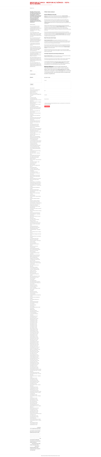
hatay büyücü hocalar (35, 432)
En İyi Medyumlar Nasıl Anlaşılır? (35, 252)
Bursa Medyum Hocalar (33, 323)
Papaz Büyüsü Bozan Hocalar (34, 277)
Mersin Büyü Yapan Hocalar (34, 350)
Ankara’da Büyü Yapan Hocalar (34, 363)
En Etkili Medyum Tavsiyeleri (34, 106)
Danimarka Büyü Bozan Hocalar (34, 381)
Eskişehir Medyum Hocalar (34, 329)
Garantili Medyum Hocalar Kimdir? (35, 175)
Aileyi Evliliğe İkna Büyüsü (34, 267)
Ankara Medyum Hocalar (33, 322)
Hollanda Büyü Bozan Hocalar (34, 362)
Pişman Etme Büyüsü (33, 287)
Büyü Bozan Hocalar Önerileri (34, 189)
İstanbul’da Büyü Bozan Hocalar (34, 358)
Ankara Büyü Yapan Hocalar (36, 37)
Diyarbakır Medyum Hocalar (34, 318)
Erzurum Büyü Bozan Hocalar (34, 390)
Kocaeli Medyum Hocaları (34, 409)
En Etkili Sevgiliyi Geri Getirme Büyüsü (35, 140)
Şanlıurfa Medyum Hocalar (36, 57)
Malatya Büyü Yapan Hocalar (34, 343)
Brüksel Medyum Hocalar (33, 334)
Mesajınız (31, 77)
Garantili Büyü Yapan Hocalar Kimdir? (35, 117)
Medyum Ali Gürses (48, 66)
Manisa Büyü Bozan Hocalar (34, 411)
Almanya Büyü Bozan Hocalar (34, 341)
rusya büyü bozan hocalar (35, 434)
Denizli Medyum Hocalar (33, 394)
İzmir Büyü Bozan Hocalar (35, 26)
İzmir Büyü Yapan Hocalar (34, 361)
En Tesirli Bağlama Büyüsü (34, 139)
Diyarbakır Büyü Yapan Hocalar (34, 351)
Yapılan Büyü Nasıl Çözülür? (34, 228)
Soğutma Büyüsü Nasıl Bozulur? (34, 248)
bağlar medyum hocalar (36, 438)
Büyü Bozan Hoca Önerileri (34, 246)
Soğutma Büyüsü (32, 195)
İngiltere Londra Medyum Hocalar (35, 349)
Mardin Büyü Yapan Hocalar (34, 339)
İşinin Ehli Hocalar (32, 260)
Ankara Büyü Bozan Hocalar (34, 382)
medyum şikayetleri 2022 (34, 444)
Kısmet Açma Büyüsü (33, 242)
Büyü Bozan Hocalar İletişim (34, 239)
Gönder (32, 84)
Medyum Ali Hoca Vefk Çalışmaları (35, 136)
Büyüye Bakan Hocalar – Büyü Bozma (35, 129)
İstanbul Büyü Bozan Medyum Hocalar (35, 369)
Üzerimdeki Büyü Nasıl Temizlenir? (35, 281)
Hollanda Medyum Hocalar (34, 330)
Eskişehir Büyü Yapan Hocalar (34, 344)
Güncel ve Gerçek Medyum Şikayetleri (35, 128)
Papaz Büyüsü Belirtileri (33, 98)
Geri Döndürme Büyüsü (33, 310)
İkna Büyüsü (32, 290)
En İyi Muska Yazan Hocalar (34, 221)
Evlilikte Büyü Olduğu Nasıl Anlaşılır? (35, 145)
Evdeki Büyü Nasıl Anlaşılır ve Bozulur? (35, 99)
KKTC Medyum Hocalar (33, 353)
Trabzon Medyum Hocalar (34, 423)
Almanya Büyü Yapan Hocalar (34, 338)
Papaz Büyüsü (33, 43)
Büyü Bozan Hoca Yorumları (34, 250)
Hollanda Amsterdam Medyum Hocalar (35, 413)
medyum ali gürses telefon (33, 433)
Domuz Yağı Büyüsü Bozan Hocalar (35, 307)
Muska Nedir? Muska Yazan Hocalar (35, 107)
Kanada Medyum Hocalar (33, 424)
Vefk (30, 96)
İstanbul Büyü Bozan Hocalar (34, 342)
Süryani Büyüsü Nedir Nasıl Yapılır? (35, 155)
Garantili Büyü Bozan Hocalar (34, 125)
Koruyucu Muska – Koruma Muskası (35, 181)
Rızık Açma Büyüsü (33, 251)
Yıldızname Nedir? (32, 247)
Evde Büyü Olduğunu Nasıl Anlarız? (35, 120)
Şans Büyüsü (32, 209)
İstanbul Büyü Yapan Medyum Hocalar (35, 391)
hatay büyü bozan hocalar (36, 443)
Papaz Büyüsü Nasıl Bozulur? (34, 130)
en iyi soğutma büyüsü (35, 437)
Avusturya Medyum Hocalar (34, 333)
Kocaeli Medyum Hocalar (33, 321)
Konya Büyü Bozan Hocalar (34, 364)
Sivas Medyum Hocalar (33, 383)
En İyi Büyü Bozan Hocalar (34, 144)
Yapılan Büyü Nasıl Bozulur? (34, 226)
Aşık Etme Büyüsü (32, 278)
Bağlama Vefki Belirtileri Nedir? (34, 256)
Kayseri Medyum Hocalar (50, 14)
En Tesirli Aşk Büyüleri (33, 312)
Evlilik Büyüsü (32, 170)
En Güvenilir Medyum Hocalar (34, 268)
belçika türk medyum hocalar (33, 427)
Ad (45, 90)
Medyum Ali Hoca (55, 455)
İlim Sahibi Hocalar (33, 218)
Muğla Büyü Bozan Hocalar (34, 389)
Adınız (31, 70)
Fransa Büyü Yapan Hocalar (34, 410)
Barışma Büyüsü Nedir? (35, 62)
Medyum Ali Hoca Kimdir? (34, 93)
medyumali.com (60, 69)
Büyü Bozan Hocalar (33, 272)
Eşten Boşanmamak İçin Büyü (34, 124)
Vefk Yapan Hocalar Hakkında (34, 156)
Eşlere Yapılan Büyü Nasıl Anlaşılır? (35, 249)
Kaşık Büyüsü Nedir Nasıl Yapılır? (35, 227)
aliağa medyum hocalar (36, 435)
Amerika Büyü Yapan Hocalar (34, 332)
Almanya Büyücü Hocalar (33, 340)
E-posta (45, 94)
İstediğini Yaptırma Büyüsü (34, 205)
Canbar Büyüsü (32, 279)
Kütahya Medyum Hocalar (34, 399)
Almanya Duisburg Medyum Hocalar (35, 419)
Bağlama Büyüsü (32, 309)
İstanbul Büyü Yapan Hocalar (34, 348)
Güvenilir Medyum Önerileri (34, 302)
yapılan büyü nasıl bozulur (36, 428)
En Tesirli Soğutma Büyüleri (34, 313)
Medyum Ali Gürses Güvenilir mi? (35, 261)
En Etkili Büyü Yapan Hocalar (34, 238)
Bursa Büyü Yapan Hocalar (34, 359)
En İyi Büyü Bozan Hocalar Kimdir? (35, 259)
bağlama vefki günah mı (33, 436)
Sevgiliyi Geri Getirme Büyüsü (34, 258)
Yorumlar (59, 455)
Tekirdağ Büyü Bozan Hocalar (34, 404)
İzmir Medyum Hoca (33, 414)
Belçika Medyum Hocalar (33, 319)
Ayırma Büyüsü (32, 303)
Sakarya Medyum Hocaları (34, 422)
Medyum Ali (47, 455)
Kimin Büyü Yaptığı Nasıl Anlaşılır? (35, 169)
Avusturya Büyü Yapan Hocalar (34, 360)
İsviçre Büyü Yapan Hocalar (34, 352)
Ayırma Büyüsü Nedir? (33, 280)
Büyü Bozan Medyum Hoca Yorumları (35, 178)
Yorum (45, 80)
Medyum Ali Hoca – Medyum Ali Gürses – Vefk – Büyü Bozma (50, 3)
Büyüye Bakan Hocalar (35, 32)
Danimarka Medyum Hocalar (34, 331)
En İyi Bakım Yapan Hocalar (34, 168)
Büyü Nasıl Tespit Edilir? (33, 291)
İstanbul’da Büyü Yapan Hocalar (34, 372)
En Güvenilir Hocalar (33, 97)
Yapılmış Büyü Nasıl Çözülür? (34, 301)
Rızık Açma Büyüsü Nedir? (34, 257)
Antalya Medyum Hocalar (33, 320)
